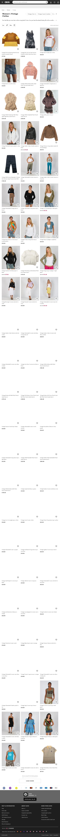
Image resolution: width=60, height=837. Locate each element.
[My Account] (51, 2)
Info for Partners (44, 817)
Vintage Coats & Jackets (44, 14)
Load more (30, 781)
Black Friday (43, 815)
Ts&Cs (51, 835)
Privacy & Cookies (45, 835)
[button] (17, 831)
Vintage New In (32, 14)
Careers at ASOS (25, 810)
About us (23, 808)
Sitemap (3, 819)
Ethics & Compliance (6, 824)
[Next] (56, 14)
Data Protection (5, 821)
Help (3, 808)
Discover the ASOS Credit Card (48, 819)
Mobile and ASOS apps (46, 808)
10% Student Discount (6, 817)
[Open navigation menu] (2, 2)
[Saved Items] (54, 2)
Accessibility (56, 835)
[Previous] (26, 14)
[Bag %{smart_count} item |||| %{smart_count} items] (58, 2)
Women (8, 10)
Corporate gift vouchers (46, 813)
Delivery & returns (5, 813)
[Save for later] (18, 49)
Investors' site (24, 815)
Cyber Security (25, 817)
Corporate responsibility (27, 813)
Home (3, 10)
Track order (4, 810)
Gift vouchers (44, 810)
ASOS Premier (5, 815)
